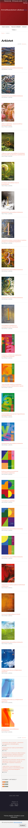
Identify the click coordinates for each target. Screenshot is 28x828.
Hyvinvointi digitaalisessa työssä (10, 614)
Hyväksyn (22, 825)
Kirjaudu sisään (18, 1)
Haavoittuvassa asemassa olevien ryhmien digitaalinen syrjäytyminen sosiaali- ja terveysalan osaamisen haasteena (13, 761)
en (26, 1)
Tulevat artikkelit (16, 27)
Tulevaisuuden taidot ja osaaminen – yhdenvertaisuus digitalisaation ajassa (12, 385)
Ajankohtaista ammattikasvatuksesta (12, 528)
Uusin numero (5, 27)
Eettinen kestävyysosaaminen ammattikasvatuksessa (9, 472)
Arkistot (24, 27)
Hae (26, 3)
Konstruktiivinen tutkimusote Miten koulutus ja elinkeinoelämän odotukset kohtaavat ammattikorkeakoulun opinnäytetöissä (13, 754)
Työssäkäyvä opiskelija (8, 501)
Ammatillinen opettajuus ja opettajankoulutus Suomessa (9, 326)
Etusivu (3, 33)
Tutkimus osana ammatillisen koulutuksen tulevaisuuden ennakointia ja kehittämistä (13, 153)
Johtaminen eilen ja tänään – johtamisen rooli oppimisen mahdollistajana (12, 743)
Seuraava (24, 43)
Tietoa (14, 29)
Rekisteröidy (7, 1)
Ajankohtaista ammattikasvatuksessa (12, 68)
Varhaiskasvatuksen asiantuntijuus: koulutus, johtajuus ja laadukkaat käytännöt (14, 240)
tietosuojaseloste (18, 822)
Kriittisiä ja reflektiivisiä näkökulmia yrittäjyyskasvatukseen (11, 355)
